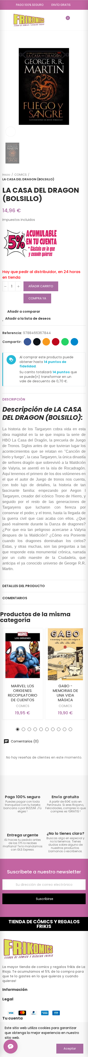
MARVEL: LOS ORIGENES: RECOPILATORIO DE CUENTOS (22, 693)
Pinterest (55, 341)
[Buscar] (57, 20)
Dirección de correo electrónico (46, 341)
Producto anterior (70, 177)
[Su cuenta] (74, 20)
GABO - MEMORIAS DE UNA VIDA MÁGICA (65, 693)
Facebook (27, 341)
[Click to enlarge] (10, 131)
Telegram (74, 341)
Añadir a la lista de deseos (28, 318)
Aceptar (70, 1048)
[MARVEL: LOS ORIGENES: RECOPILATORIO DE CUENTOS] (22, 654)
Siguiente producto (82, 177)
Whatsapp (65, 341)
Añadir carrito (40, 286)
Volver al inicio (76, 177)
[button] (28, 5)
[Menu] (4, 20)
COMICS (22, 706)
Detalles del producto (23, 586)
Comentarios (14, 598)
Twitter (37, 341)
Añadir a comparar (23, 311)
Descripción (13, 399)
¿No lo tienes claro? (65, 833)
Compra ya (37, 298)
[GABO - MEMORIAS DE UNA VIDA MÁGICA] (65, 654)
